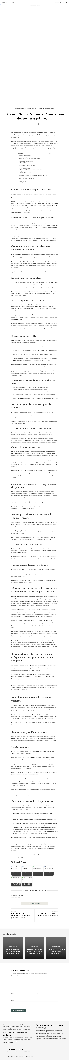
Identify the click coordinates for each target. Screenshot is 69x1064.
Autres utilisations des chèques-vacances (26, 182)
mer (48, 1031)
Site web (13, 1000)
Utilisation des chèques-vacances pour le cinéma (28, 157)
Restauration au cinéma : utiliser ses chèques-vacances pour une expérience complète (35, 176)
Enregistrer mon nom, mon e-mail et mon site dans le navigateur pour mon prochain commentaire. (33, 1006)
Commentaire (14, 975)
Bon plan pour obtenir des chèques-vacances (27, 178)
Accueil (16, 108)
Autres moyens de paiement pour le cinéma (27, 165)
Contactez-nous (11, 1056)
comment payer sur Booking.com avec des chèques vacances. (39, 257)
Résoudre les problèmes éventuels (25, 179)
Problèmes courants (23, 181)
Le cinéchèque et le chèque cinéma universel (27, 166)
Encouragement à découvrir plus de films (26, 173)
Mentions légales (29, 1056)
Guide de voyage (22, 108)
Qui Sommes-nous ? (20, 1056)
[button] (65, 2)
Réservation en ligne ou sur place (25, 159)
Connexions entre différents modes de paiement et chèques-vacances (31, 169)
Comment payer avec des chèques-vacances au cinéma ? (29, 158)
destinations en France (42, 1030)
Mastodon (4, 1051)
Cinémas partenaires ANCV (24, 162)
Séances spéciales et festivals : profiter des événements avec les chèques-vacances (34, 175)
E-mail (37, 993)
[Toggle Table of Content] (49, 154)
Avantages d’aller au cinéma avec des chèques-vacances (29, 171)
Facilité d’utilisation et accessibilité (25, 172)
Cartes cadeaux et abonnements (25, 168)
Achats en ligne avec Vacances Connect (26, 161)
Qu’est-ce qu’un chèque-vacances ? (25, 155)
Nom (12, 993)
